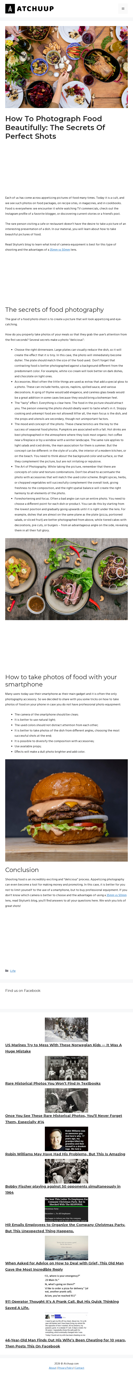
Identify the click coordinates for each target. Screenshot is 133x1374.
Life (13, 971)
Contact (79, 1368)
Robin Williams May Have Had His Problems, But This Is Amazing (65, 1154)
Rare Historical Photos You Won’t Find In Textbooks (53, 1083)
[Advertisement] (66, 171)
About (52, 1368)
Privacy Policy (65, 1368)
